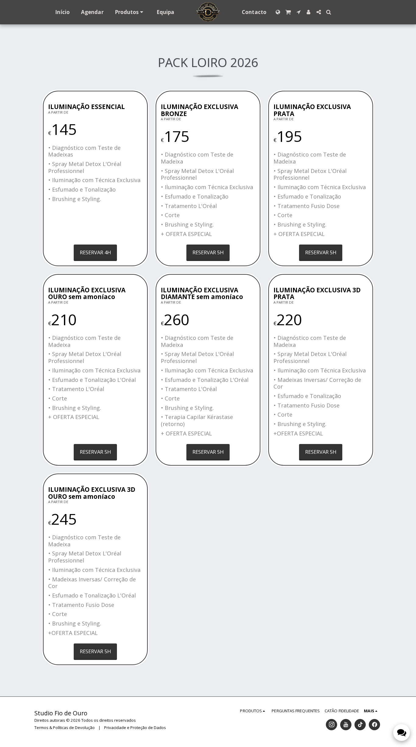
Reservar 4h (95, 252)
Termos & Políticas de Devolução (64, 727)
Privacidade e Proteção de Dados (135, 727)
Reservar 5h (208, 252)
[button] (288, 12)
